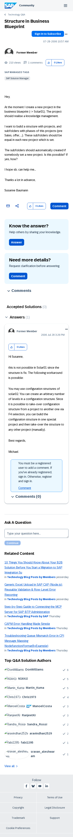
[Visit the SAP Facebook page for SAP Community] (26, 786)
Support (55, 817)
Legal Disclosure (55, 807)
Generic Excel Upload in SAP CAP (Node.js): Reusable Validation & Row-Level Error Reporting (33, 589)
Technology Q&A (16, 14)
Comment (59, 206)
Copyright (18, 807)
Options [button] (66, 34)
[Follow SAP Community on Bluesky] (33, 786)
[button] (49, 62)
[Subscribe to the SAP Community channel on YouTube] (39, 786)
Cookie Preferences (18, 828)
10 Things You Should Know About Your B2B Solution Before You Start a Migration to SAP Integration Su (33, 567)
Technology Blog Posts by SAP (27, 616)
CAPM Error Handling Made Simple (27, 623)
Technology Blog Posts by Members (31, 577)
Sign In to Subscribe (48, 33)
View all (9, 766)
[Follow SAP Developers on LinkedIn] (46, 786)
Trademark (18, 817)
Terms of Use (55, 797)
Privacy (18, 797)
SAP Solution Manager (17, 78)
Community (26, 5)
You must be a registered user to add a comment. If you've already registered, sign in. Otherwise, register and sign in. (35, 472)
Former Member (26, 52)
